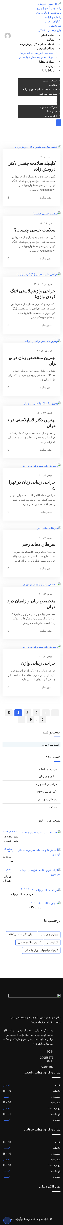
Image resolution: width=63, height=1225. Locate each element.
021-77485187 (50, 1062)
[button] (14, 36)
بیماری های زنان (48, 776)
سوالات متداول (46, 61)
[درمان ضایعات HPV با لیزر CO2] (35, 872)
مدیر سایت (46, 197)
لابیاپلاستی (52, 942)
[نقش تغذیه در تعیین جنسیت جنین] (39, 832)
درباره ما (49, 66)
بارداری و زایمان (48, 768)
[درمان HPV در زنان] (46, 890)
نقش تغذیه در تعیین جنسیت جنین (10, 840)
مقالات (50, 39)
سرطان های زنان (47, 799)
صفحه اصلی (47, 35)
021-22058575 (50, 1052)
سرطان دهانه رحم (38, 544)
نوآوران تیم (17, 1219)
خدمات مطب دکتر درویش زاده (37, 44)
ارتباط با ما (48, 70)
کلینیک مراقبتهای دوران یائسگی (41, 950)
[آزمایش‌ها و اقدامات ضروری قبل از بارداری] (36, 852)
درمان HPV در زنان (22, 894)
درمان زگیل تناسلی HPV (22, 934)
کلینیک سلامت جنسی (29, 942)
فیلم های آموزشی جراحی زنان (37, 52)
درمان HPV (35, 907)
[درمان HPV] (50, 903)
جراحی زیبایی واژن (38, 663)
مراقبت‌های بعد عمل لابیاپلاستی (36, 57)
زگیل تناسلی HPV (47, 791)
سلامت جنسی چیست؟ (34, 229)
